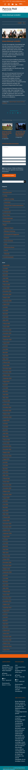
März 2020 (5, 514)
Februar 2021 (6, 478)
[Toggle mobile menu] (25, 8)
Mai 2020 (5, 507)
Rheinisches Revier (9, 247)
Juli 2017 (5, 614)
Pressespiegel (6, 221)
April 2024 (5, 355)
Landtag (5, 195)
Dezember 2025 (7, 291)
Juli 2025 (5, 307)
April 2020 (5, 510)
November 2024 (7, 333)
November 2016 (7, 640)
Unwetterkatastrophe (8, 257)
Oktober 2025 (6, 297)
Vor (24, 23)
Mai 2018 (5, 581)
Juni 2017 (5, 617)
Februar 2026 (6, 284)
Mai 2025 (5, 313)
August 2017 (6, 610)
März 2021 (5, 475)
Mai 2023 (5, 391)
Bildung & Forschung (9, 231)
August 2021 (6, 459)
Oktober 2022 (6, 414)
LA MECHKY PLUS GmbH (20, 769)
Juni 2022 (5, 426)
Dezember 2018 (7, 562)
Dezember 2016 (7, 636)
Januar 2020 (6, 520)
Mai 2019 (5, 546)
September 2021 (7, 456)
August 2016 (6, 649)
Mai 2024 (5, 352)
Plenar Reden (6, 215)
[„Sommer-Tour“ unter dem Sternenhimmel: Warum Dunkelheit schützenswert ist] (21, 123)
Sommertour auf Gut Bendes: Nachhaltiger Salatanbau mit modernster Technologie (7, 134)
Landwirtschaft (6, 212)
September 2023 (7, 378)
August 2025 (6, 304)
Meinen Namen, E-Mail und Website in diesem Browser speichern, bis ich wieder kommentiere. (12, 170)
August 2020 (6, 497)
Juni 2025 (5, 310)
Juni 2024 (5, 349)
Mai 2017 (5, 620)
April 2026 (5, 278)
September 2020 (7, 494)
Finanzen (18, 101)
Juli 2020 (5, 501)
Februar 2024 (6, 362)
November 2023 (7, 372)
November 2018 (7, 565)
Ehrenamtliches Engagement (11, 234)
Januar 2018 (6, 594)
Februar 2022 (6, 439)
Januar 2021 (6, 481)
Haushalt (6, 208)
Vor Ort (22, 101)
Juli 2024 (5, 346)
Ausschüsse (7, 202)
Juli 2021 (5, 462)
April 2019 (5, 549)
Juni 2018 (5, 578)
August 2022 (6, 420)
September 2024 (7, 339)
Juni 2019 (5, 543)
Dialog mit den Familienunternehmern (13, 205)
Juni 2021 (5, 465)
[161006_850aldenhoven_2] (14, 33)
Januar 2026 (6, 288)
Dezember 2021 (7, 446)
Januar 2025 (6, 326)
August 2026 (6, 265)
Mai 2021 (5, 468)
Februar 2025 (6, 323)
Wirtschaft (6, 253)
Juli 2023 (5, 384)
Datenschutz (10, 767)
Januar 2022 (6, 443)
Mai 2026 (5, 275)
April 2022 (5, 433)
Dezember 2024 (7, 330)
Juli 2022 (5, 423)
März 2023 (5, 397)
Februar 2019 (6, 556)
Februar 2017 (6, 630)
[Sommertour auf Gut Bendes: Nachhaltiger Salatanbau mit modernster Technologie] (7, 123)
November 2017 (7, 601)
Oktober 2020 (6, 491)
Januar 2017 (6, 633)
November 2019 (7, 527)
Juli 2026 (5, 268)
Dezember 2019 (7, 523)
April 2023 (5, 394)
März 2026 (5, 281)
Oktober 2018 (6, 569)
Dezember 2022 (7, 407)
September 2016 (7, 646)
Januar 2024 (6, 365)
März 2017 (5, 627)
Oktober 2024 (6, 336)
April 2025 (5, 317)
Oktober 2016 (6, 643)
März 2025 (5, 320)
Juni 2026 (5, 271)
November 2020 (7, 488)
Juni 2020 (5, 504)
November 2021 (7, 449)
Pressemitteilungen (8, 218)
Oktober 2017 (6, 604)
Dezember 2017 (7, 598)
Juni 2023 (5, 388)
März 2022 (5, 436)
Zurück (20, 23)
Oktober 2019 (6, 530)
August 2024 (6, 342)
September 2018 (7, 572)
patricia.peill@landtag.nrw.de (18, 1)
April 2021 (5, 472)
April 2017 (5, 623)
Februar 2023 (6, 401)
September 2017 (7, 607)
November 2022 (7, 410)
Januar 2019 (6, 559)
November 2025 (7, 294)
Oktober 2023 (6, 375)
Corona (5, 189)
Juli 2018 (5, 575)
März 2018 (5, 588)
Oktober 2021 (6, 452)
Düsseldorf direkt (7, 192)
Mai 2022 (5, 430)
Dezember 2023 (7, 368)
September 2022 (7, 417)
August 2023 (6, 381)
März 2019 (5, 552)
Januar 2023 (6, 404)
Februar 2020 (6, 517)
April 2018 (5, 585)
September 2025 (7, 301)
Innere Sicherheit (8, 241)
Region (5, 224)
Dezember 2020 (7, 485)
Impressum (5, 767)
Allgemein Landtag (9, 199)
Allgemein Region (12, 101)
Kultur (5, 244)
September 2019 (7, 533)
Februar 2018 (6, 591)
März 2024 (5, 359)
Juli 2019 (5, 539)
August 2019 (6, 536)
